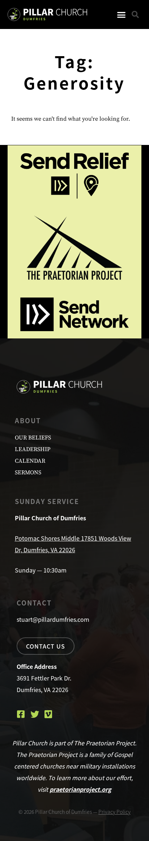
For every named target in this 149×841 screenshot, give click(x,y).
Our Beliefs (33, 437)
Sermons (28, 472)
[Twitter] (34, 714)
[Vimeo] (48, 714)
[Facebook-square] (21, 714)
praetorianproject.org (80, 789)
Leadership (32, 449)
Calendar (30, 461)
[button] (121, 14)
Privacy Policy (114, 811)
